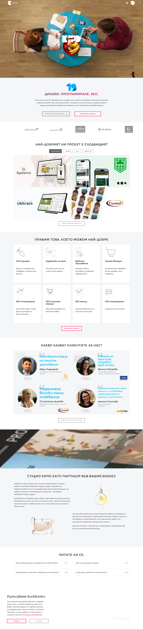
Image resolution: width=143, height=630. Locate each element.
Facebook (120, 618)
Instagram (127, 618)
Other (54, 216)
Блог (114, 618)
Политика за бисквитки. (33, 615)
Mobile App (107, 184)
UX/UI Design (37, 184)
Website (49, 184)
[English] (127, 3)
